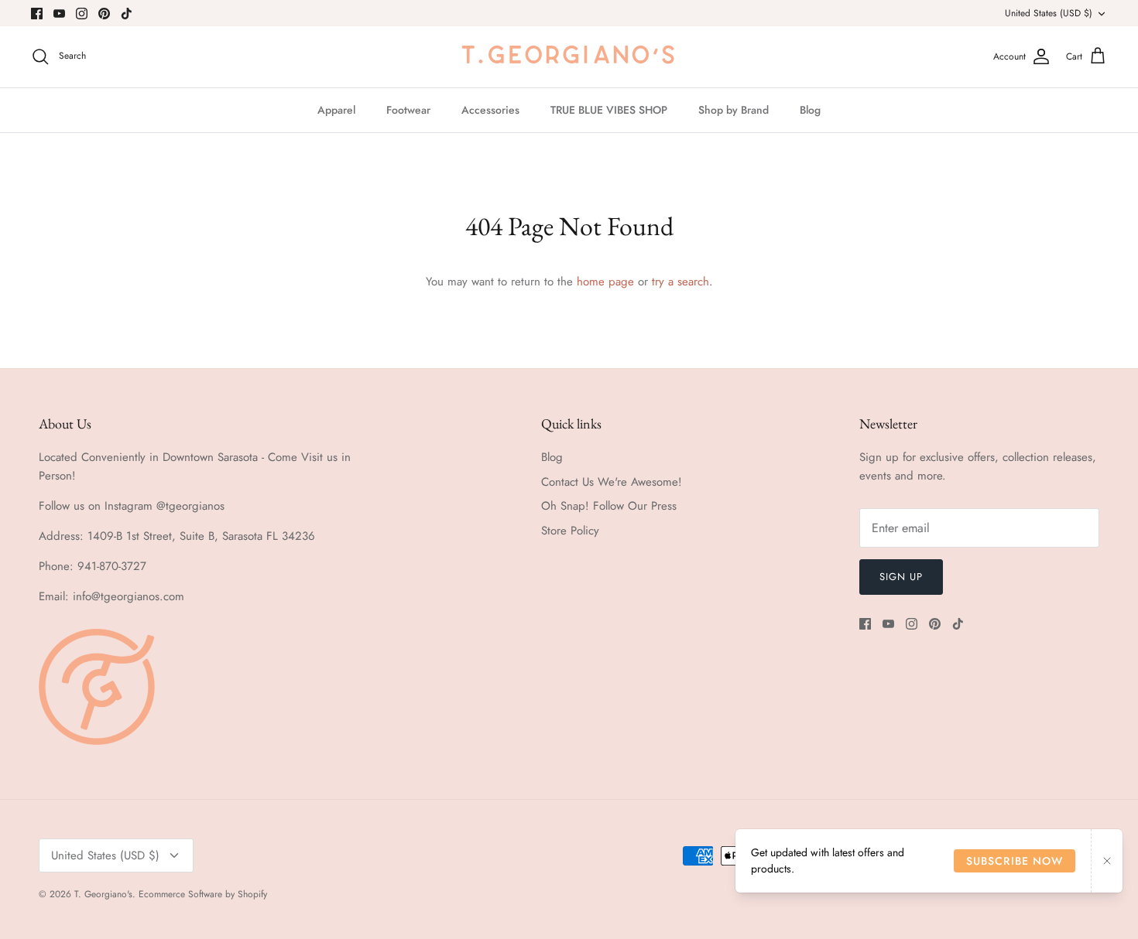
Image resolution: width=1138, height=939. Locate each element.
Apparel (336, 110)
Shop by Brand (733, 110)
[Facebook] (37, 13)
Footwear (408, 110)
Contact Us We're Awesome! (611, 481)
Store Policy (570, 530)
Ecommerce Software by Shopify (203, 894)
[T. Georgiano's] (569, 57)
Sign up (901, 576)
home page (605, 281)
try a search (680, 281)
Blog (810, 110)
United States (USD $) (1048, 13)
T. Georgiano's (103, 894)
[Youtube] (59, 13)
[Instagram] (81, 13)
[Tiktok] (126, 13)
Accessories (490, 110)
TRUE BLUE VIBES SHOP (608, 110)
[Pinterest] (104, 13)
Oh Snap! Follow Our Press (609, 505)
